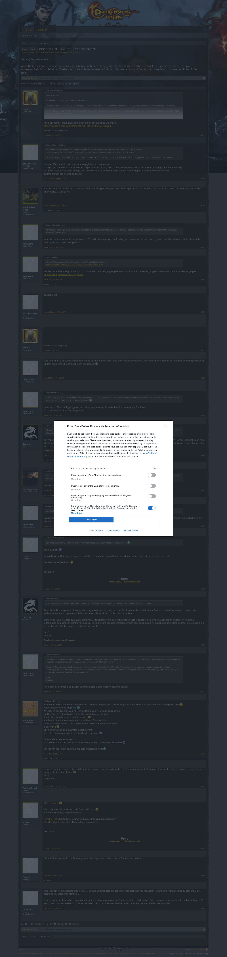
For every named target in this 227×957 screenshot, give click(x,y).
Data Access (113, 530)
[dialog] (113, 478)
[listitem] (113, 468)
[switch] (152, 475)
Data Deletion (96, 530)
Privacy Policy (131, 530)
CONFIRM (91, 520)
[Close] (167, 426)
